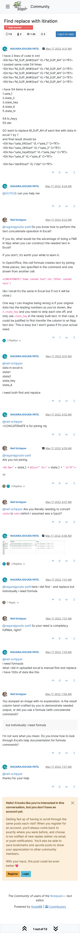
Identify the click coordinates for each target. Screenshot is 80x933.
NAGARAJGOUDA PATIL (24, 48)
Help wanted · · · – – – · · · (20, 27)
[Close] (72, 802)
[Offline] (6, 48)
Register (13, 873)
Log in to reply (66, 34)
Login (26, 873)
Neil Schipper (18, 219)
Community (40, 6)
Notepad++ (58, 896)
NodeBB (36, 906)
